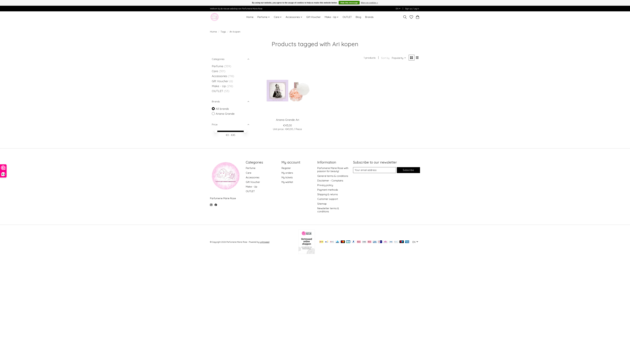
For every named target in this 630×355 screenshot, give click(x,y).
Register (286, 168)
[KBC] (337, 242)
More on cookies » (369, 3)
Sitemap (322, 203)
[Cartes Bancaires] (348, 242)
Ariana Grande (225, 113)
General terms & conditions (332, 176)
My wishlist (287, 182)
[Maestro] (401, 242)
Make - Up (219, 86)
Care (215, 71)
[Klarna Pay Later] (359, 242)
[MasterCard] (343, 242)
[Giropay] (380, 242)
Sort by (385, 57)
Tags (223, 31)
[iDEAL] (321, 242)
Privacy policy (325, 185)
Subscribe (408, 170)
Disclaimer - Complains (330, 180)
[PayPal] (353, 242)
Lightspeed (264, 242)
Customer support (327, 199)
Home (249, 17)
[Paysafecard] (396, 242)
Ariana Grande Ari (287, 119)
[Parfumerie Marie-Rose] (214, 17)
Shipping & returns (327, 194)
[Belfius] (332, 242)
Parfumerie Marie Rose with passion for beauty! (332, 169)
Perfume (217, 66)
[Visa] (391, 242)
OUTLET (347, 17)
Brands (369, 17)
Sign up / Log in (412, 8)
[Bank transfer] (364, 242)
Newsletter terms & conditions (328, 210)
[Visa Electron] (375, 242)
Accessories (220, 76)
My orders (287, 172)
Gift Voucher (313, 17)
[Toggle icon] (405, 17)
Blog (358, 17)
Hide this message (349, 3)
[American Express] (407, 242)
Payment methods (327, 189)
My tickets (287, 177)
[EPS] (385, 242)
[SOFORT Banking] (369, 242)
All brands (222, 108)
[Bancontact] (327, 242)
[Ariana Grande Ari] (287, 90)
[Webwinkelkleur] (306, 253)
